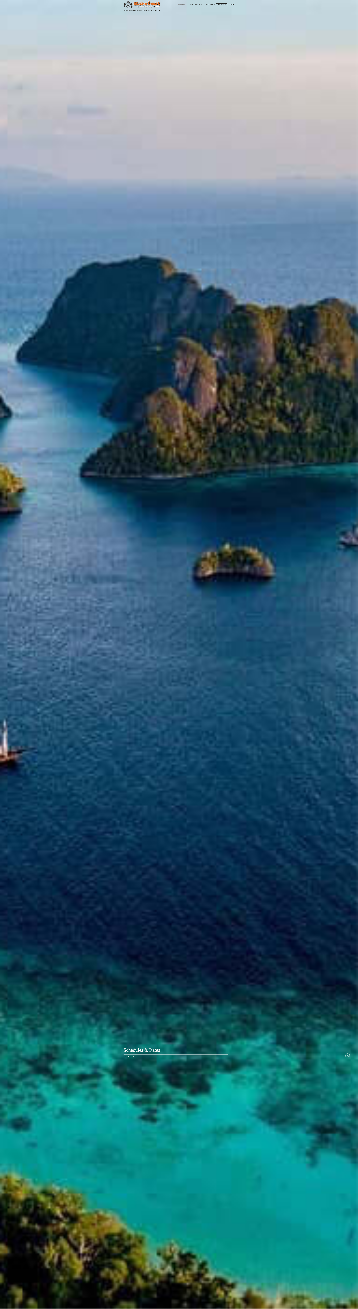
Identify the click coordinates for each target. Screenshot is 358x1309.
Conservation (195, 4)
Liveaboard (209, 4)
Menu (232, 4)
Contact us (222, 5)
